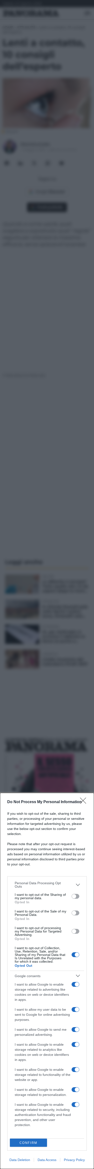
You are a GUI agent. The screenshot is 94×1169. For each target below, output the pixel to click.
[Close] (84, 802)
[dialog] (47, 981)
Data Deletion (19, 1160)
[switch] (75, 896)
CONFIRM (28, 1143)
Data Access (47, 1160)
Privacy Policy (74, 1160)
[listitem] (47, 884)
